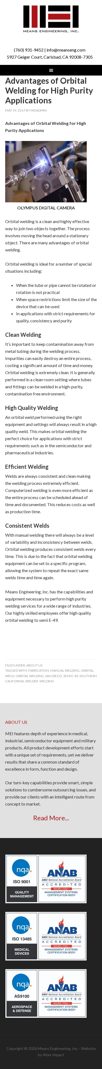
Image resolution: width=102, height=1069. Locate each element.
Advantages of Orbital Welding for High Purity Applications (49, 90)
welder (31, 681)
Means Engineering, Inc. (51, 19)
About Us (34, 665)
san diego (53, 676)
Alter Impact (53, 1054)
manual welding (64, 670)
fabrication (38, 670)
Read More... (51, 818)
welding (46, 681)
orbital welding (30, 676)
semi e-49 (70, 676)
